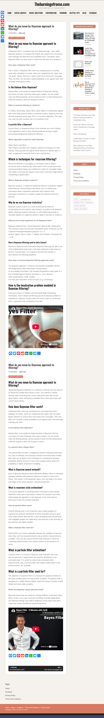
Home (10, 13)
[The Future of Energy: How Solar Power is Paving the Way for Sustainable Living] (78, 35)
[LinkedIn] (2, 29)
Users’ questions (36, 13)
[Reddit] (2, 25)
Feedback (92, 13)
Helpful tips (75, 13)
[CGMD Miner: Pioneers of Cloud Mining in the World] (78, 73)
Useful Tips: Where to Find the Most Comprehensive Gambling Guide (90, 51)
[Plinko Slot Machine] (78, 64)
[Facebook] (2, 12)
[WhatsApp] (2, 33)
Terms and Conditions (81, 181)
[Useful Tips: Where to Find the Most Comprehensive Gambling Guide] (78, 51)
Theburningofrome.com (52, 4)
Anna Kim (22, 33)
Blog (84, 13)
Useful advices (20, 13)
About (75, 170)
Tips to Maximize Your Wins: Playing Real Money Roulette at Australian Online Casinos (90, 87)
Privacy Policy (78, 177)
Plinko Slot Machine (88, 62)
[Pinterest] (2, 21)
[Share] (2, 41)
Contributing (51, 13)
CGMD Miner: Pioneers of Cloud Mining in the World (90, 73)
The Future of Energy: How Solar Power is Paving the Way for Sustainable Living (90, 37)
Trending (63, 13)
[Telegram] (2, 37)
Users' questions (16, 38)
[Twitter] (2, 17)
